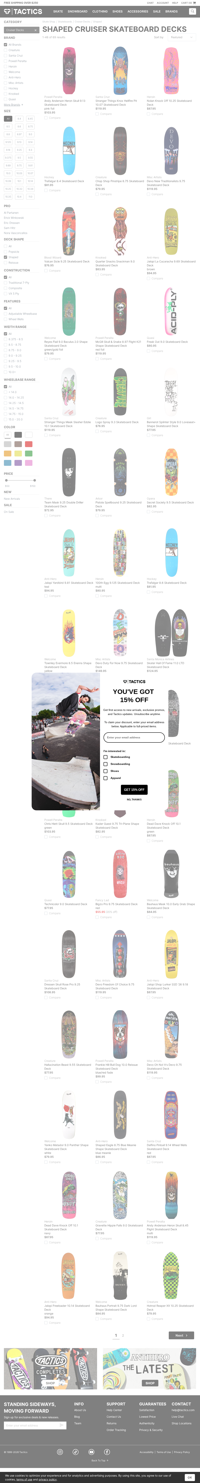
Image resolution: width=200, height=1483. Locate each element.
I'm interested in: (115, 751)
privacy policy (48, 1479)
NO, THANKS (134, 799)
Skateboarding (120, 756)
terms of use (24, 1479)
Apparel (116, 778)
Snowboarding (120, 763)
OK (190, 1477)
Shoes (115, 771)
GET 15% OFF (134, 789)
